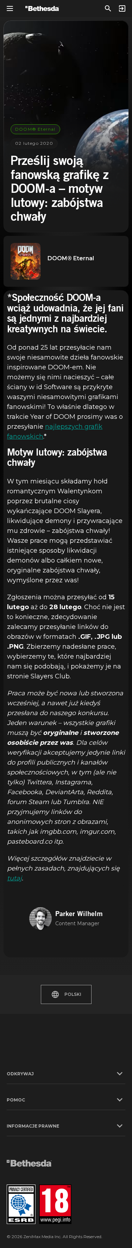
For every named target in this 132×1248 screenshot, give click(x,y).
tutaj (14, 878)
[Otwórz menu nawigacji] (10, 8)
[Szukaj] (108, 8)
